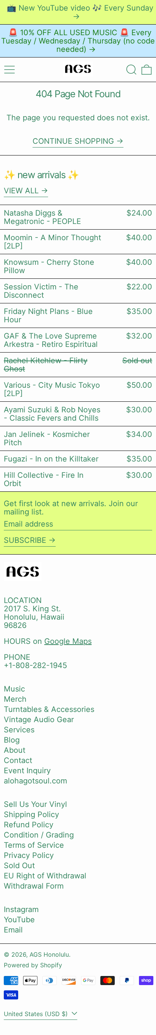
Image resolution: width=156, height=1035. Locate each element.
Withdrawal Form (34, 885)
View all (21, 190)
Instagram (21, 909)
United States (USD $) (37, 1014)
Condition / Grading (39, 834)
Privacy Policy (29, 855)
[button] (131, 69)
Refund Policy (28, 824)
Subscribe (25, 540)
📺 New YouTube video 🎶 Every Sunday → (80, 12)
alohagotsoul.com (35, 780)
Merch (15, 699)
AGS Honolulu (49, 954)
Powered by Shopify (33, 965)
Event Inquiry (27, 770)
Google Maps (68, 641)
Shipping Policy (31, 814)
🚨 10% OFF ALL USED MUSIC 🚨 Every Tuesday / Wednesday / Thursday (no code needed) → (78, 41)
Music (14, 688)
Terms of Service (34, 845)
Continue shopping (73, 141)
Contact (18, 760)
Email (13, 930)
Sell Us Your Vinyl (35, 804)
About (14, 750)
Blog (12, 739)
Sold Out (19, 865)
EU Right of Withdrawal (45, 875)
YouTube (19, 919)
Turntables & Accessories (49, 709)
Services (19, 729)
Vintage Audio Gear (39, 719)
